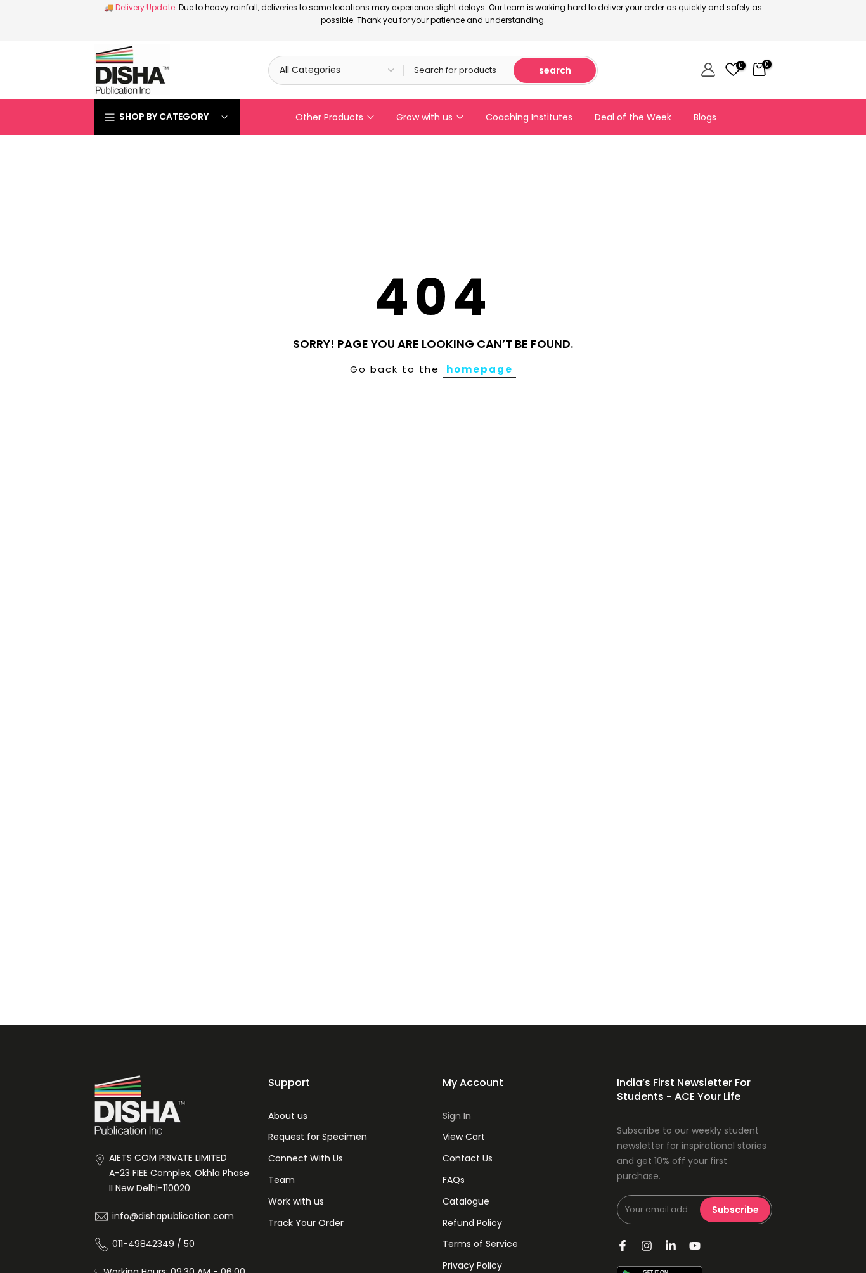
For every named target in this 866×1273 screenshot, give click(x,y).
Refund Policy (472, 1223)
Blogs (705, 117)
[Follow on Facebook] (622, 1245)
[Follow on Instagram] (646, 1245)
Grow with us (424, 117)
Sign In (457, 1116)
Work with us (296, 1201)
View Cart (464, 1136)
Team (281, 1180)
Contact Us (468, 1158)
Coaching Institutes (529, 117)
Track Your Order (306, 1223)
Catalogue (466, 1201)
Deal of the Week (633, 117)
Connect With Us (305, 1158)
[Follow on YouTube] (695, 1245)
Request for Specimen (317, 1136)
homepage (479, 369)
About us (287, 1116)
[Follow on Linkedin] (670, 1245)
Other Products (329, 117)
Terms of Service (480, 1244)
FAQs (454, 1180)
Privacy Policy (472, 1265)
